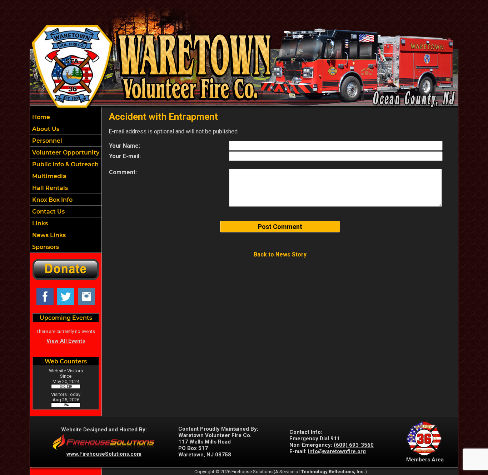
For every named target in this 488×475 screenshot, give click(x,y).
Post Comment (280, 226)
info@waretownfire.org (337, 451)
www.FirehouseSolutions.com (103, 454)
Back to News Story (280, 254)
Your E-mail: (125, 156)
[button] (66, 129)
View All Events (65, 341)
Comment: (123, 172)
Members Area (425, 459)
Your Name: (124, 145)
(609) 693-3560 (354, 445)
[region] (65, 182)
